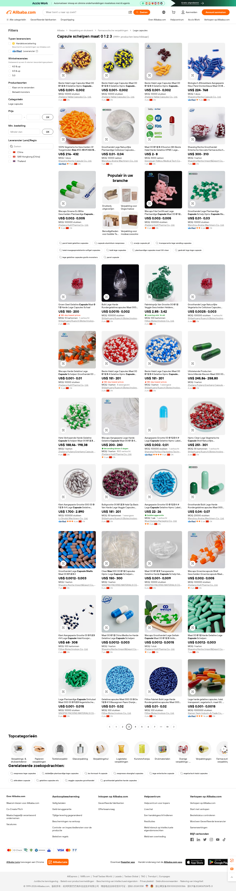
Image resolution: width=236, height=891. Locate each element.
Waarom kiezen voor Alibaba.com (22, 803)
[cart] (174, 12)
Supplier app (128, 862)
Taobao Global (131, 876)
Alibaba (60, 30)
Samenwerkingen (198, 827)
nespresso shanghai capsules (130, 773)
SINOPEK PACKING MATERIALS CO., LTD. (120, 585)
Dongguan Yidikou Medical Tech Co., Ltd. (163, 161)
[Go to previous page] (110, 727)
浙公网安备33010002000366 (170, 886)
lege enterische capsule (163, 773)
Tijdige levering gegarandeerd (67, 815)
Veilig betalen (59, 803)
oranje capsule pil (142, 243)
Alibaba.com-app (173, 862)
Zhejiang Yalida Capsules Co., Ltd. (74, 97)
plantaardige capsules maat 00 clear (152, 250)
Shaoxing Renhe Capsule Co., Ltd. (204, 97)
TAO (143, 876)
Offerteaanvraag (106, 809)
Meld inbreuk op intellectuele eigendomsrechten (158, 829)
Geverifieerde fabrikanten (111, 803)
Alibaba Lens (13, 862)
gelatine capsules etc (49, 780)
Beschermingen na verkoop (66, 821)
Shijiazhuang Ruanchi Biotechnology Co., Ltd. (77, 321)
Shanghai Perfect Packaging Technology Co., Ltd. (163, 451)
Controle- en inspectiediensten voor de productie (72, 829)
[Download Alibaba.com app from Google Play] (219, 862)
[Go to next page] (174, 727)
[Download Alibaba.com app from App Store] (195, 862)
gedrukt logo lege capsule (189, 250)
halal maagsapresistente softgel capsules (81, 250)
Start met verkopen (199, 809)
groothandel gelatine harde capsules (120, 780)
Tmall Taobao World (102, 876)
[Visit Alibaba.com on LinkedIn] (198, 839)
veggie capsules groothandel (81, 780)
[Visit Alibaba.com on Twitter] (205, 839)
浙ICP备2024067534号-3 (200, 886)
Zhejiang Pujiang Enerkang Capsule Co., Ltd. (206, 385)
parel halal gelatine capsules (75, 243)
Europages (164, 876)
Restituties (149, 821)
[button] (130, 12)
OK (47, 117)
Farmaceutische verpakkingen (113, 30)
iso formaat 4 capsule (97, 773)
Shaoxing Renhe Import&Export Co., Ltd (206, 161)
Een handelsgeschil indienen (158, 815)
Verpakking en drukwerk (81, 30)
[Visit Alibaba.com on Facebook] (192, 839)
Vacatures (11, 824)
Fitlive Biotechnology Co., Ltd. (159, 321)
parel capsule (113, 257)
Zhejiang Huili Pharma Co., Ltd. (73, 225)
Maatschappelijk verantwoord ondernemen (21, 816)
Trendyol (152, 876)
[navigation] (30, 379)
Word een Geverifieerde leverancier (208, 821)
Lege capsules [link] (140, 30)
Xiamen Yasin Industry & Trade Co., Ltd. (206, 713)
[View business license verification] (147, 886)
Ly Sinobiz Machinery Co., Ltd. (73, 518)
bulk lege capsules (117, 250)
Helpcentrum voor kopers (157, 803)
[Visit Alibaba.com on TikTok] (224, 839)
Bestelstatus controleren (202, 815)
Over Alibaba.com (15, 796)
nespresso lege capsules (25, 773)
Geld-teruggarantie (61, 809)
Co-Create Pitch (14, 809)
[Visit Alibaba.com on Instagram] (211, 839)
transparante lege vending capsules (175, 243)
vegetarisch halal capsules (196, 773)
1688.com (85, 876)
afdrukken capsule (22, 780)
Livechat (148, 809)
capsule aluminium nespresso (111, 243)
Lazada (118, 876)
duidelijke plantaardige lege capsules (62, 773)
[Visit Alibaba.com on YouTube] (218, 839)
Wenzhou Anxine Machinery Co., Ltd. (120, 161)
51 (167, 727)
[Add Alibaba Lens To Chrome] (58, 862)
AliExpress (72, 876)
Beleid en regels (60, 836)
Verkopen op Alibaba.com (202, 803)
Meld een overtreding (155, 836)
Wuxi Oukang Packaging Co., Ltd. (161, 521)
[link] (232, 860)
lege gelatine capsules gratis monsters (80, 257)
